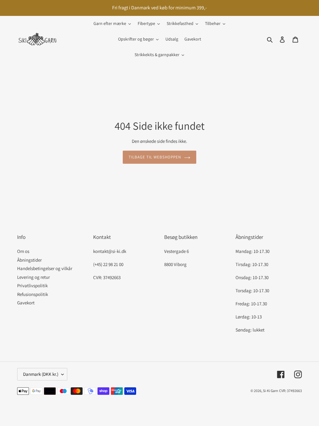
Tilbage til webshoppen (155, 157)
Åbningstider (29, 260)
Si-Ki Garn (270, 390)
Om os (23, 251)
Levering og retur (33, 277)
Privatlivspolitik (32, 285)
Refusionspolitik (32, 294)
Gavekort (26, 303)
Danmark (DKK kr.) (40, 374)
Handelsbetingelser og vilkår (44, 268)
